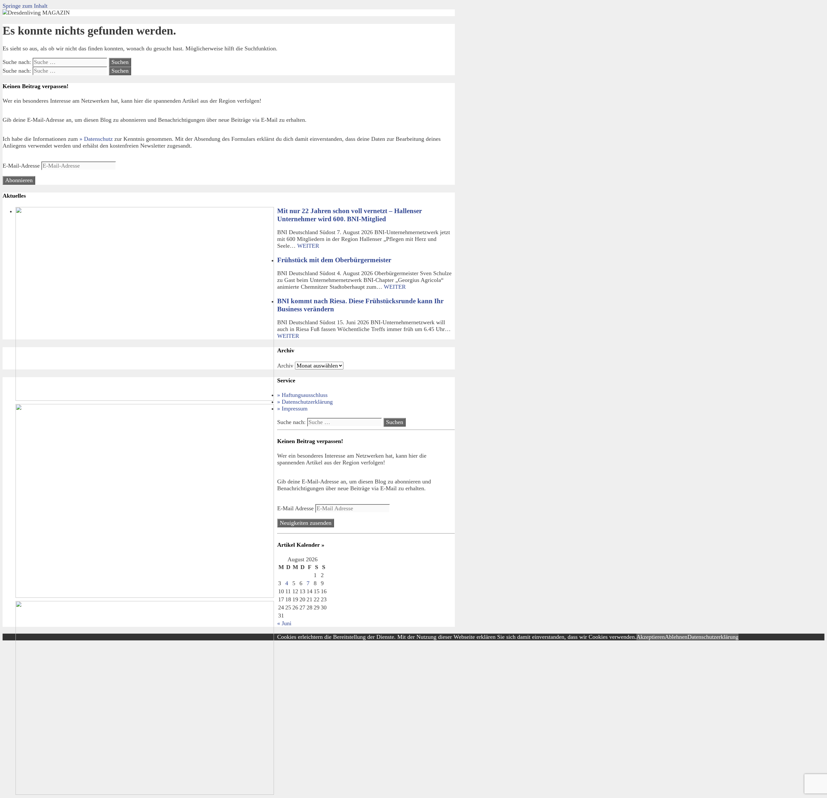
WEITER (308, 246)
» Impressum (292, 408)
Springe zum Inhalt (25, 6)
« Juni (284, 623)
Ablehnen (676, 637)
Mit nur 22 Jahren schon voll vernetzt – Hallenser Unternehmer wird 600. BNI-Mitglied (349, 215)
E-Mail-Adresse (22, 165)
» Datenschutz (96, 139)
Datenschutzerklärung (712, 637)
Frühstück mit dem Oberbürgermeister (334, 260)
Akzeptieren (650, 637)
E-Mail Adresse (296, 508)
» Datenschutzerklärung (305, 402)
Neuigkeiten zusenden (305, 523)
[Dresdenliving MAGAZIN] (36, 12)
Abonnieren (19, 180)
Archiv (285, 365)
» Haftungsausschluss (302, 395)
